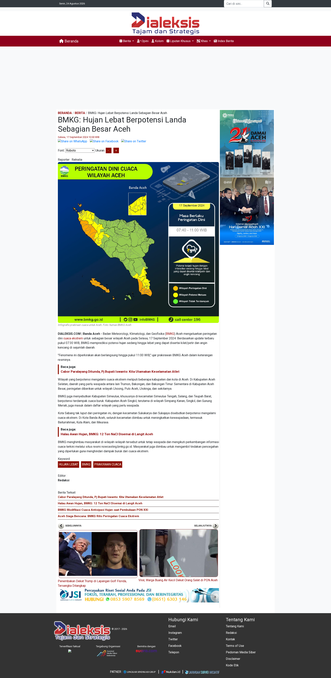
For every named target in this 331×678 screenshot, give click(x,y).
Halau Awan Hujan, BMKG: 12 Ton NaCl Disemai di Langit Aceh (107, 434)
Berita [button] (127, 41)
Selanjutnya (203, 525)
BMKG (170, 334)
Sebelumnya (73, 525)
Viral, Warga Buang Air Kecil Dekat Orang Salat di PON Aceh (178, 580)
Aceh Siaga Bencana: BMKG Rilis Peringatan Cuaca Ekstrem (98, 516)
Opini (144, 41)
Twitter (173, 639)
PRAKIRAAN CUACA (107, 464)
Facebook (175, 646)
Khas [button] (204, 41)
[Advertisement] (165, 78)
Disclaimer (233, 659)
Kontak (230, 639)
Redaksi (231, 633)
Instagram (175, 633)
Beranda (71, 41)
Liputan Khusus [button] (180, 41)
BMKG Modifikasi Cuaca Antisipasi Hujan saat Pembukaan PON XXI (103, 510)
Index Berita (225, 41)
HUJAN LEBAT (68, 464)
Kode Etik (232, 665)
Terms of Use (235, 646)
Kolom (159, 41)
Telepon (173, 652)
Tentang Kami (235, 626)
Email (172, 626)
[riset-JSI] (138, 595)
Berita (80, 113)
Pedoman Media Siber (241, 652)
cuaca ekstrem (73, 338)
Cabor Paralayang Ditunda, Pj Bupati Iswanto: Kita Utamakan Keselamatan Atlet (120, 371)
